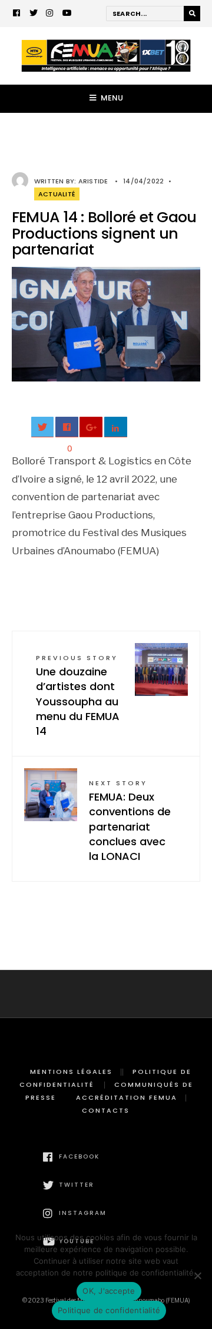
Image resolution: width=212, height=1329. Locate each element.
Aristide (93, 181)
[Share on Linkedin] (115, 427)
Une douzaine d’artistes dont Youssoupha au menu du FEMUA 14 (78, 695)
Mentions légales (71, 1071)
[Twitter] (33, 14)
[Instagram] (50, 14)
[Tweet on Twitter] (42, 427)
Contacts (106, 1110)
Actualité (56, 194)
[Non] (197, 1275)
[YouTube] (66, 14)
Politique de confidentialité (109, 1310)
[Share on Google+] (91, 427)
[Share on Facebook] (66, 427)
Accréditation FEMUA (126, 1097)
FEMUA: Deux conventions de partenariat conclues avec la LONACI (130, 820)
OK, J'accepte (108, 1290)
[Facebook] (17, 14)
